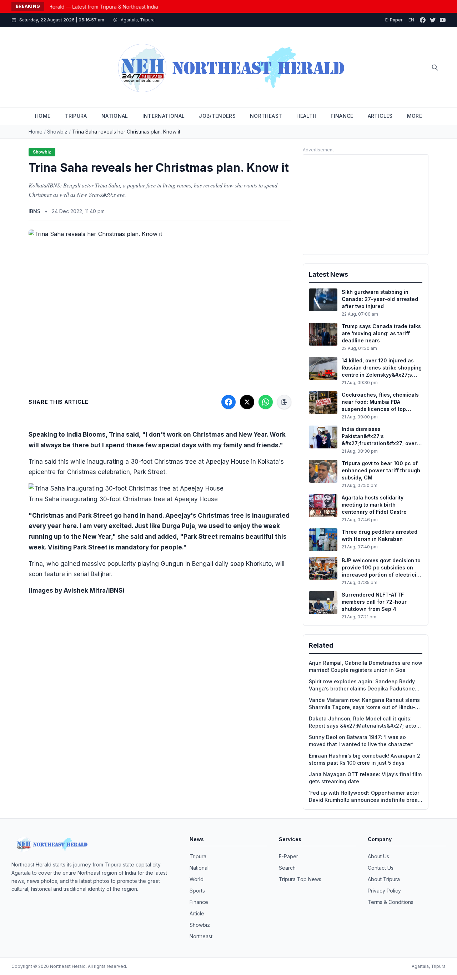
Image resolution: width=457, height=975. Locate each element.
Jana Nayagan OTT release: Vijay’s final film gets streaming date (365, 777)
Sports (197, 891)
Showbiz (57, 132)
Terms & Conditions (390, 902)
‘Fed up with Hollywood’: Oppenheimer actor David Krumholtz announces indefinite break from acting (365, 797)
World (197, 879)
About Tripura (384, 879)
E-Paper (394, 19)
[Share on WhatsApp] (265, 402)
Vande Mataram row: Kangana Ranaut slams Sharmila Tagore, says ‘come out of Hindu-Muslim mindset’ (364, 704)
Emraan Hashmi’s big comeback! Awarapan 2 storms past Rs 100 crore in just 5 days (364, 759)
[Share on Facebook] (228, 402)
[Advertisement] (365, 205)
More (414, 116)
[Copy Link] (284, 402)
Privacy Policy (384, 891)
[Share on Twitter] (247, 402)
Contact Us (380, 868)
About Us (378, 856)
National (199, 868)
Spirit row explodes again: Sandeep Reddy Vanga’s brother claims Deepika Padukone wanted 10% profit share (362, 685)
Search (287, 868)
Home (35, 132)
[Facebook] (423, 20)
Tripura (198, 856)
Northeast (201, 936)
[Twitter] (433, 20)
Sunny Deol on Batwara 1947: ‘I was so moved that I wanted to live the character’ (361, 740)
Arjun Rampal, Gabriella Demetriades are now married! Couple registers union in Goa (365, 666)
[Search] (434, 67)
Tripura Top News (300, 879)
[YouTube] (443, 20)
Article (197, 913)
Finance (199, 902)
